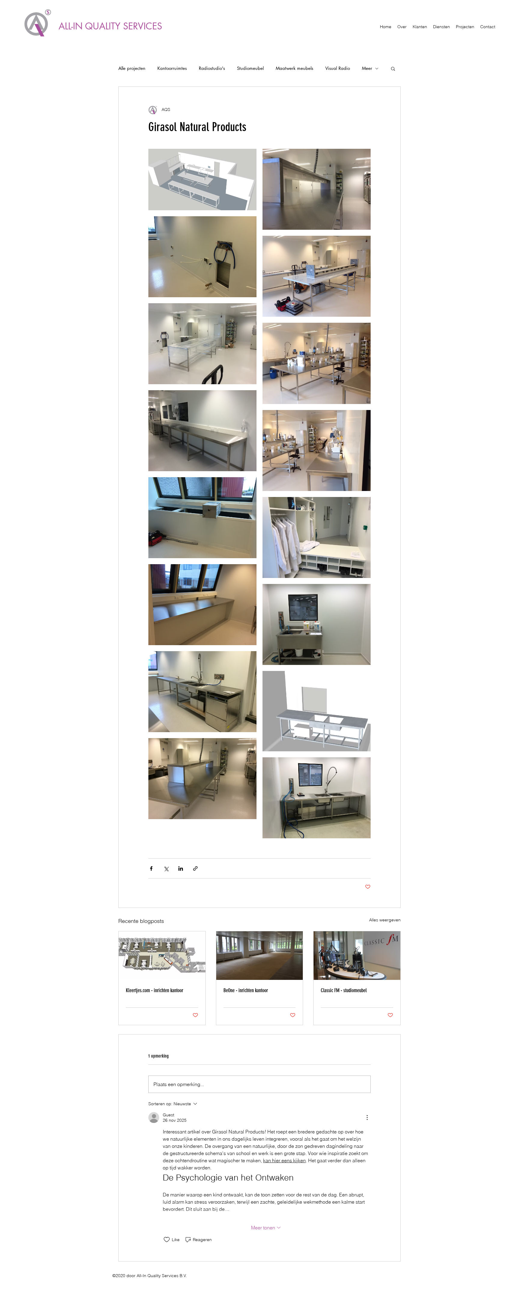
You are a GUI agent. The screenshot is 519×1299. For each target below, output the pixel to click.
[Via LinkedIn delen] (181, 868)
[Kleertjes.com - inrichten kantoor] (162, 955)
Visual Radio (337, 68)
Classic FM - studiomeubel (344, 990)
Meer (367, 68)
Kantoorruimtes (172, 68)
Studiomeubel (250, 68)
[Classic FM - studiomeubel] (357, 955)
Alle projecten (131, 68)
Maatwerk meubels (294, 68)
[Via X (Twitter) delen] (166, 868)
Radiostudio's (212, 68)
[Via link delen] (195, 868)
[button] (393, 68)
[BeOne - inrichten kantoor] (259, 955)
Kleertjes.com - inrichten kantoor (154, 990)
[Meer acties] (367, 1117)
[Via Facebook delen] (151, 868)
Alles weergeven (385, 920)
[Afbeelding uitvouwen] (202, 179)
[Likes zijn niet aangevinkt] (167, 1239)
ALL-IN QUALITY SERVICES (110, 26)
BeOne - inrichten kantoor (245, 990)
